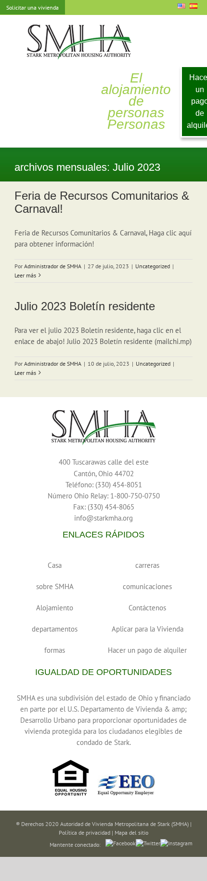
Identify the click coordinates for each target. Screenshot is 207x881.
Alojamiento (54, 607)
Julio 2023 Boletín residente (84, 306)
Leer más (25, 275)
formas (54, 650)
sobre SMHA (55, 586)
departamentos (55, 628)
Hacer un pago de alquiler (147, 650)
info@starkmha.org (103, 518)
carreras (147, 565)
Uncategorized (152, 266)
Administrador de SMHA (52, 266)
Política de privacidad (84, 832)
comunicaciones (147, 586)
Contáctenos (147, 607)
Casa (55, 565)
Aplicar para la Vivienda (147, 628)
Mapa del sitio (131, 832)
